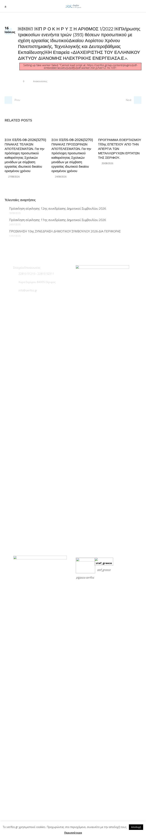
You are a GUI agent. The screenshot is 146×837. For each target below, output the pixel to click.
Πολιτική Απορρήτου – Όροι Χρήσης (100, 586)
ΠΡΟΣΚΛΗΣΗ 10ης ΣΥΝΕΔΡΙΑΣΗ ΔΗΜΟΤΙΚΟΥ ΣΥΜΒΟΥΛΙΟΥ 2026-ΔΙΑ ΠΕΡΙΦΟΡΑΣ (65, 231)
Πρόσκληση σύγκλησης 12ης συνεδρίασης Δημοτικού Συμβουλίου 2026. (57, 208)
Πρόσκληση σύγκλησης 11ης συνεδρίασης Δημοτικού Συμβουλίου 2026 (57, 220)
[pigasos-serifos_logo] (85, 560)
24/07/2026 (14, 224)
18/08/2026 (14, 213)
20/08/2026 (107, 163)
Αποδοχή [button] (136, 827)
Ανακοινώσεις (40, 81)
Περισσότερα (73, 832)
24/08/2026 (60, 176)
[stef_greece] (104, 563)
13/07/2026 (14, 235)
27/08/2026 (14, 176)
